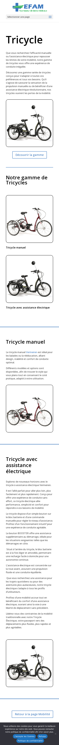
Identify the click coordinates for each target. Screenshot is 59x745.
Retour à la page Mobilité (32, 714)
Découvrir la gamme (29, 155)
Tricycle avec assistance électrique (28, 307)
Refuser (42, 736)
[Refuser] (55, 733)
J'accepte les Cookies (24, 736)
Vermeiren (31, 352)
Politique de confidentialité (30, 741)
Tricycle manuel (16, 247)
